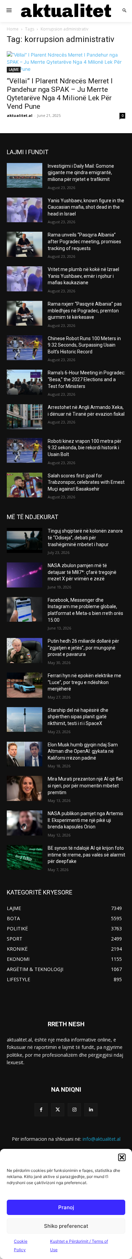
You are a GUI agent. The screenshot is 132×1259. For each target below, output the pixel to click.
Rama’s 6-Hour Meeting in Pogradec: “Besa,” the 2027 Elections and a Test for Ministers (86, 379)
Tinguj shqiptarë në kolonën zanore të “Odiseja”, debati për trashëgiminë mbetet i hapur (85, 537)
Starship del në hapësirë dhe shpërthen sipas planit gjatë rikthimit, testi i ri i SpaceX (78, 716)
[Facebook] (41, 1109)
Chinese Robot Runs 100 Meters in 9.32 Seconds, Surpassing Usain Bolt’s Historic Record (84, 345)
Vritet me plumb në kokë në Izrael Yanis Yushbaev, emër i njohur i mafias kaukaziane (83, 276)
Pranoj (66, 1207)
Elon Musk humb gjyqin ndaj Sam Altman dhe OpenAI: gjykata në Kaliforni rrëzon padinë (83, 751)
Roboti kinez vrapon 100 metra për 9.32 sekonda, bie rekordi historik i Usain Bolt (85, 447)
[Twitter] (57, 1109)
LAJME (14, 69)
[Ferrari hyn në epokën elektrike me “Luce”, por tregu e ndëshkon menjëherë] (24, 685)
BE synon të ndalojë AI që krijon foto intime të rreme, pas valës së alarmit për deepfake (86, 854)
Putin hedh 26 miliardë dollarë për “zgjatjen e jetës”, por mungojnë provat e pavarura (83, 647)
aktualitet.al (19, 115)
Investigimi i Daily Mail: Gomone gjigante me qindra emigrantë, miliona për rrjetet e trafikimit (81, 172)
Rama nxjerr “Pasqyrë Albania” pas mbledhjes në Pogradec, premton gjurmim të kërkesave (85, 310)
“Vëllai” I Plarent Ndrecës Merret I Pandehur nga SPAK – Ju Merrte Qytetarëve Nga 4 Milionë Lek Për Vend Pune (60, 93)
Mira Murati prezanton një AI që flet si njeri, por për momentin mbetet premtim (85, 785)
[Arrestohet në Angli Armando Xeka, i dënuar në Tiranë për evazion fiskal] (24, 416)
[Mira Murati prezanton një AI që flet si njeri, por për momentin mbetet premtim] (24, 788)
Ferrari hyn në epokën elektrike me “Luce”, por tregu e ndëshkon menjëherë (84, 682)
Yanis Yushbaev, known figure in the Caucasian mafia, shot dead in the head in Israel (86, 207)
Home (13, 29)
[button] (121, 1157)
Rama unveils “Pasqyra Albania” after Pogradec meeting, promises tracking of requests (84, 241)
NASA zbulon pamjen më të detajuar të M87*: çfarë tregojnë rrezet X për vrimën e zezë (82, 572)
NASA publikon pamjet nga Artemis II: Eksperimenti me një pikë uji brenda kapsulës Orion (85, 820)
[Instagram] (74, 1109)
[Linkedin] (90, 1109)
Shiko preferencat (66, 1226)
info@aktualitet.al (101, 1139)
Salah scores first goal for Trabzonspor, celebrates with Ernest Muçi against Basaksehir (86, 482)
